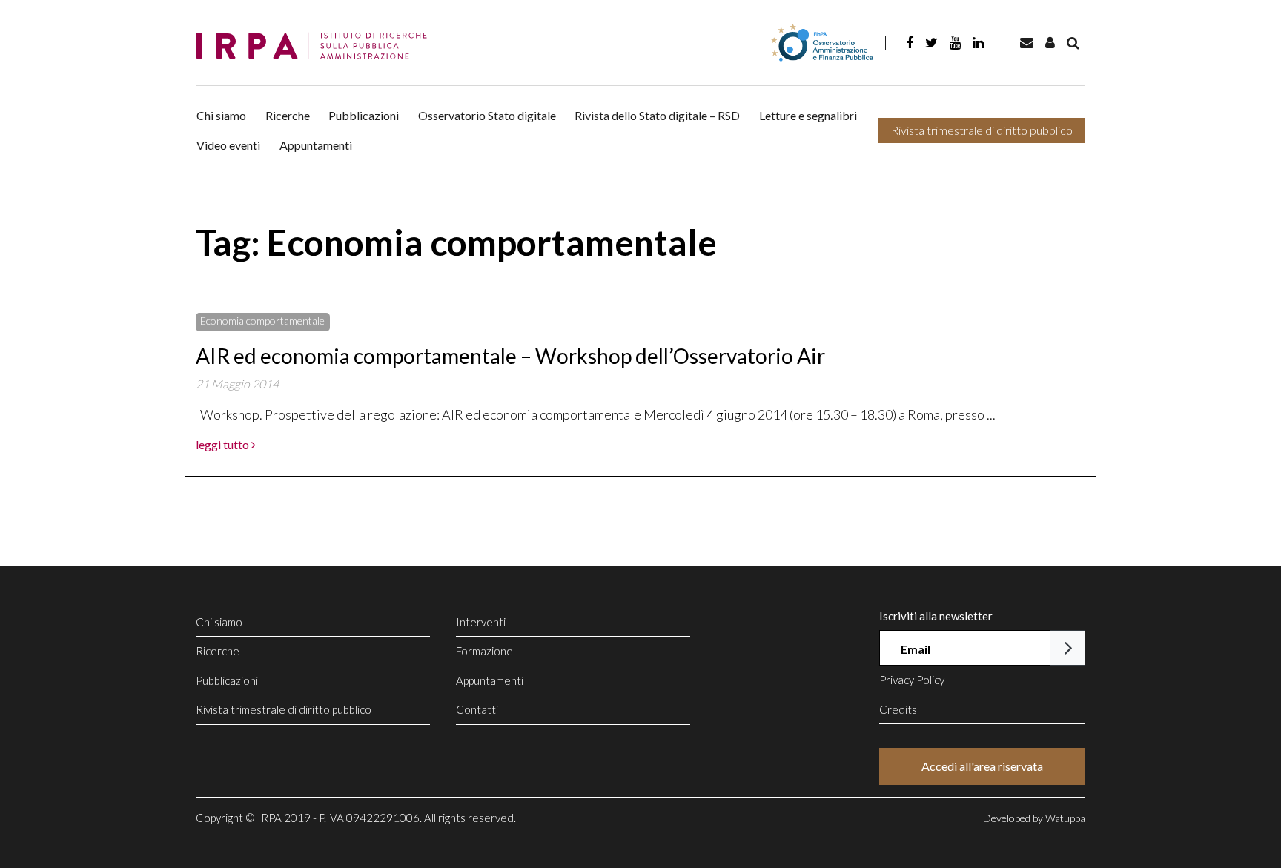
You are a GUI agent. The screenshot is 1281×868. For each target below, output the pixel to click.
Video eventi (228, 145)
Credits (898, 709)
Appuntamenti (315, 145)
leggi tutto (223, 444)
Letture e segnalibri (808, 115)
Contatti (477, 709)
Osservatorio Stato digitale (487, 115)
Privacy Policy (911, 679)
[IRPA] (316, 46)
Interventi (481, 622)
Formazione (484, 650)
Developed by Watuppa (1034, 818)
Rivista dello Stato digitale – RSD (657, 115)
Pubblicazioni (363, 115)
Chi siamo (221, 115)
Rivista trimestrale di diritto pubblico (982, 130)
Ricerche (287, 115)
